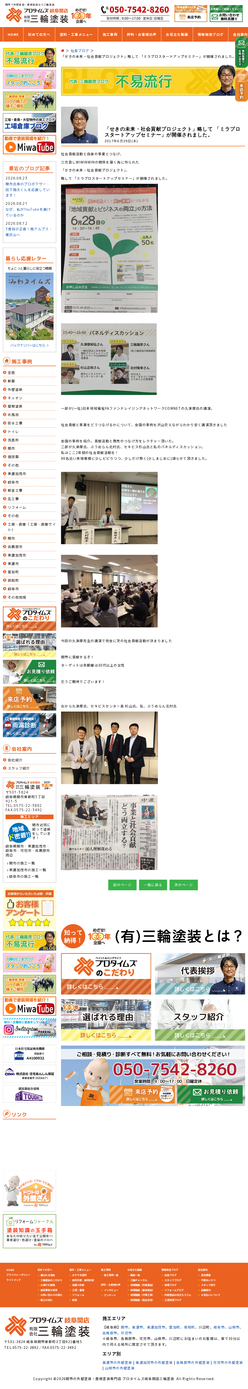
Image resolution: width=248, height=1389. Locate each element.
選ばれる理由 (47, 1275)
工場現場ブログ (172, 1300)
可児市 (126, 1332)
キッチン (15, 398)
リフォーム (17, 507)
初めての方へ (39, 34)
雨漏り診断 (78, 1285)
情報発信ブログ (211, 34)
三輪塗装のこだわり (51, 1280)
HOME (13, 34)
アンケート (110, 1295)
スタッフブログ (172, 1280)
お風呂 (13, 414)
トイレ (13, 431)
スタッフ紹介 (19, 768)
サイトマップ (13, 1280)
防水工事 (15, 423)
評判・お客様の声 (141, 34)
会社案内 (240, 34)
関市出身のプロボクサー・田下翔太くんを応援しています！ (28, 190)
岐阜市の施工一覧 (24, 876)
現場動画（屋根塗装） (142, 1290)
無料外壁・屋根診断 (83, 1280)
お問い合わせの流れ (51, 1295)
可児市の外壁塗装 (228, 1362)
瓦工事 (13, 499)
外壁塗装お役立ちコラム (177, 1295)
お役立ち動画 (177, 34)
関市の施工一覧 (22, 863)
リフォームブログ (174, 1290)
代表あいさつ (208, 1280)
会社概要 (206, 1275)
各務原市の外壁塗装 (193, 1362)
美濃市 (13, 563)
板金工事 (15, 490)
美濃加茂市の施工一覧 (27, 870)
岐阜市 (13, 482)
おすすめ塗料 (79, 1275)
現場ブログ (170, 1285)
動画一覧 (135, 1275)
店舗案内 (206, 1290)
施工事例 (110, 34)
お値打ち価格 (47, 1285)
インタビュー (111, 1290)
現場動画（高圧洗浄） (142, 1300)
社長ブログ (170, 1275)
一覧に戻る (153, 884)
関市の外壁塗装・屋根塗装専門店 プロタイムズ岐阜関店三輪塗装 (120, 1378)
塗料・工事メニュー (76, 34)
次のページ (183, 884)
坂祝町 (13, 580)
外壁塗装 (15, 389)
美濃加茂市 (17, 473)
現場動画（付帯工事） (142, 1295)
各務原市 (15, 546)
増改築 (13, 456)
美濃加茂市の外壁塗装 (154, 1362)
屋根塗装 (15, 406)
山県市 (234, 1327)
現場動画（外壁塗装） (142, 1285)
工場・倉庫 (78, 1290)
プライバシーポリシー (18, 1275)
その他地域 (17, 597)
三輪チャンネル (138, 1280)
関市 (11, 448)
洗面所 (13, 440)
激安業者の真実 (48, 1290)
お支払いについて (210, 1295)
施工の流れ (46, 1300)
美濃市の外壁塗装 (117, 1362)
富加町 (13, 572)
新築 (11, 381)
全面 (11, 372)
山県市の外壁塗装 (120, 1368)
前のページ (122, 884)
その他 (13, 465)
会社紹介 (15, 760)
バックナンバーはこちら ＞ (29, 345)
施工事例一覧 (111, 1275)
